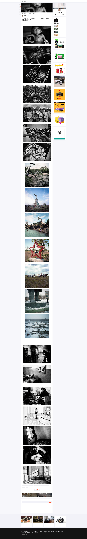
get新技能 (38, 1)
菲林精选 (32, 1)
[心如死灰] (59, 23)
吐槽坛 (45, 532)
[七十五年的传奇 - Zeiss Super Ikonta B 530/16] (49, 519)
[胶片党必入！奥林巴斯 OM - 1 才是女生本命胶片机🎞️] (60, 519)
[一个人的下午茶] (59, 26)
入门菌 (53, 531)
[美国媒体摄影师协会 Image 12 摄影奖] (44, 495)
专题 (40, 1)
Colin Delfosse (45, 18)
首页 (29, 1)
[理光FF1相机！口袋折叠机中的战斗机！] (38, 519)
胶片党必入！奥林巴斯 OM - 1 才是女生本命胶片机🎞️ (60, 524)
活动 (49, 531)
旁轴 (46, 531)
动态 (47, 1)
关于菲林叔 (56, 531)
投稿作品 (35, 1)
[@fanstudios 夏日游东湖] (59, 29)
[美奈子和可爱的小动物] (29, 495)
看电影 (51, 531)
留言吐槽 (62, 531)
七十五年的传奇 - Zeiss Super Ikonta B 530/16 (48, 524)
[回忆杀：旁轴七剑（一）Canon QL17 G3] (59, 20)
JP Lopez (41, 18)
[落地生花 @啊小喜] (59, 35)
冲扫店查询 (59, 531)
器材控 (43, 1)
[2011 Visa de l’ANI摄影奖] (37, 35)
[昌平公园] (59, 32)
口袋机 (48, 531)
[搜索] (63, 1)
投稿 (45, 1)
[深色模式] (61, 1)
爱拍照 (45, 531)
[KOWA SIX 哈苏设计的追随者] (26, 519)
